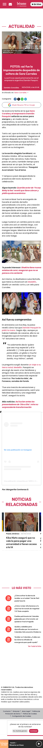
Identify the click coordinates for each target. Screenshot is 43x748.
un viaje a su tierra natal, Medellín (21, 366)
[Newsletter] (10, 4)
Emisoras (16, 711)
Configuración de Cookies (21, 716)
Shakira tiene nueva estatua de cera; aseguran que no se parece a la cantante (21, 270)
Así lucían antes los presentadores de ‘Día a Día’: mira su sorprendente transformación (20, 404)
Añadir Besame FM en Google (23, 105)
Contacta (6, 711)
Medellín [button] (13, 743)
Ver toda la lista (34, 646)
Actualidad (21, 26)
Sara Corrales (20, 92)
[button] (4, 4)
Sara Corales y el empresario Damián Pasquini (18, 114)
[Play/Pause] (39, 744)
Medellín (32, 281)
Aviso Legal (26, 711)
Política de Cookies (30, 714)
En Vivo (37, 4)
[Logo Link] (21, 4)
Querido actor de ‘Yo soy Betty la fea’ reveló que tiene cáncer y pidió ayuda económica (21, 190)
